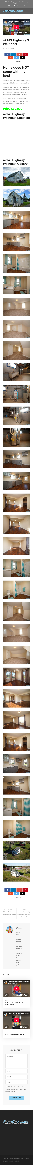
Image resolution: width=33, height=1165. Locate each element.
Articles (6, 1000)
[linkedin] (14, 6)
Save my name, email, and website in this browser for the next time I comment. (16, 1089)
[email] (9, 6)
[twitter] (17, 6)
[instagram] (24, 6)
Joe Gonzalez (9, 48)
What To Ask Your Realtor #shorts (14, 1034)
